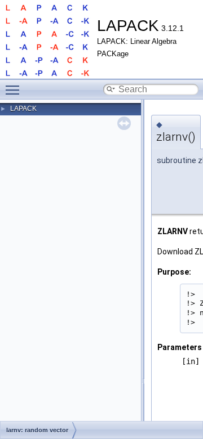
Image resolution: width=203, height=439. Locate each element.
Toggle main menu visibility (15, 89)
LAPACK (23, 109)
